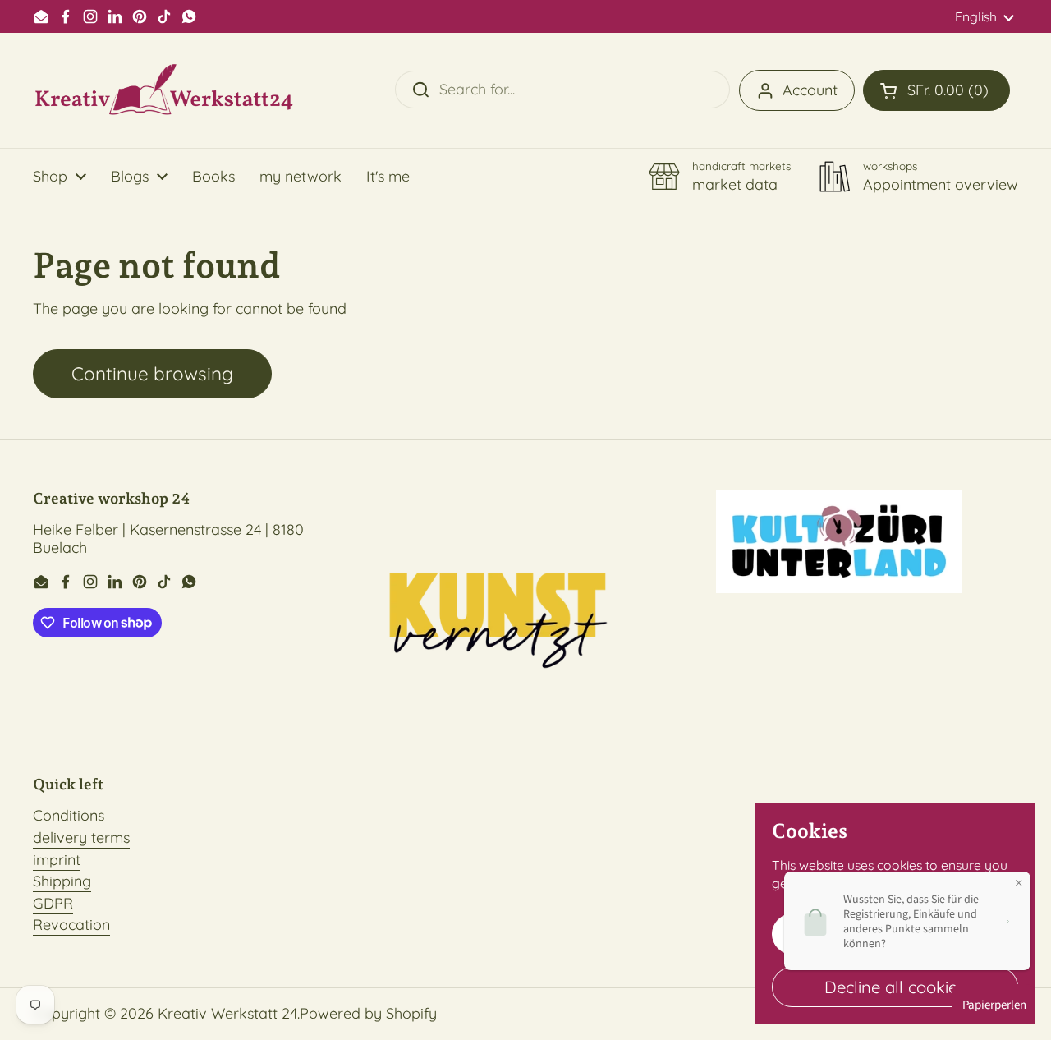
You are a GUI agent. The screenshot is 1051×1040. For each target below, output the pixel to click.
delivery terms (81, 837)
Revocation (71, 924)
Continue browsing (152, 373)
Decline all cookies (895, 987)
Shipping (62, 881)
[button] (936, 90)
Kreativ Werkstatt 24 (227, 1013)
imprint (56, 859)
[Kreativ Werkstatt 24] (164, 90)
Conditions (68, 815)
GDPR (53, 903)
